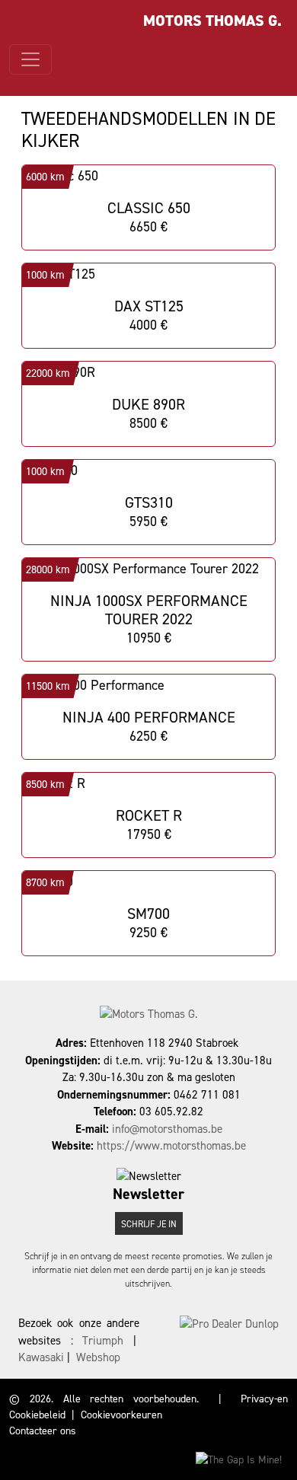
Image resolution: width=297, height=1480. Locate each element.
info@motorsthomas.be (167, 1129)
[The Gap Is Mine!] (239, 1459)
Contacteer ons (42, 1431)
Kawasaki (41, 1357)
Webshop (98, 1357)
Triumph (102, 1340)
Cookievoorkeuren (121, 1415)
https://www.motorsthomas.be (171, 1145)
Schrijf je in (149, 1224)
